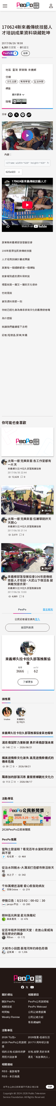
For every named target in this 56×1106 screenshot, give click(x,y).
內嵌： (8, 154)
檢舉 (25, 53)
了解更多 (28, 681)
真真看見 (11, 919)
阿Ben (10, 937)
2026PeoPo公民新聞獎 (16, 829)
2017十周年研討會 (38, 1042)
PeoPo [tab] (22, 609)
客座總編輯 (34, 1022)
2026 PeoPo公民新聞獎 (14, 1044)
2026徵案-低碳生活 (39, 1037)
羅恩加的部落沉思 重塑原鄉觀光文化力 (28, 777)
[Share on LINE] (22, 115)
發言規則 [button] (48, 609)
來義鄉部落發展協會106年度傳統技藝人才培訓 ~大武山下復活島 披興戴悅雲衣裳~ (30, 580)
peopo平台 (12, 904)
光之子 (10, 874)
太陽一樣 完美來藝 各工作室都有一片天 (29, 462)
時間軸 (5, 1012)
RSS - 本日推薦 (11, 1076)
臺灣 (15, 69)
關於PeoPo (8, 1001)
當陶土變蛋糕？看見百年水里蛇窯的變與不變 (27, 851)
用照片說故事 (9, 1057)
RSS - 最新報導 (11, 1071)
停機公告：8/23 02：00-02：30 (23, 900)
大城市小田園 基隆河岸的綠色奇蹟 (25, 948)
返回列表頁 (27, 627)
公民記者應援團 (37, 1012)
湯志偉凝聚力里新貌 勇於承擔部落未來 (28, 742)
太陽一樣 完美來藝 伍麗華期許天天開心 (29, 520)
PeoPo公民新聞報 (38, 1001)
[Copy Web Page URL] (29, 115)
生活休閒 (38, 81)
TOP (50, 1086)
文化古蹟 (11, 81)
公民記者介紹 (35, 1017)
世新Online (12, 889)
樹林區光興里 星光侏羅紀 (19, 915)
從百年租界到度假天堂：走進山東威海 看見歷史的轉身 (27, 932)
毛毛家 (10, 856)
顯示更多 (17, 94)
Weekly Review (11, 1017)
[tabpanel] (27, 619)
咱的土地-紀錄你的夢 (14, 1051)
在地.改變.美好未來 (39, 1051)
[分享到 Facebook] (10, 115)
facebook (23, 987)
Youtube (32, 987)
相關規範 (7, 1006)
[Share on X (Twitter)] (16, 115)
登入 (37, 619)
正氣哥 (10, 952)
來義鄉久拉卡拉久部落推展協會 (24, 468)
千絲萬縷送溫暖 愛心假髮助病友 (23, 886)
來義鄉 (32, 69)
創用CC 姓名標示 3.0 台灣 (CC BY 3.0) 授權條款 (20, 101)
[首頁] (28, 6)
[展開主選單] (5, 6)
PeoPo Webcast (37, 1006)
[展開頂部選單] (51, 6)
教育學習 (25, 81)
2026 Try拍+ (9, 1037)
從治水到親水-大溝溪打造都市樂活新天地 (28, 869)
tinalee (7, 719)
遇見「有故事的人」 (39, 1057)
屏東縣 (23, 69)
